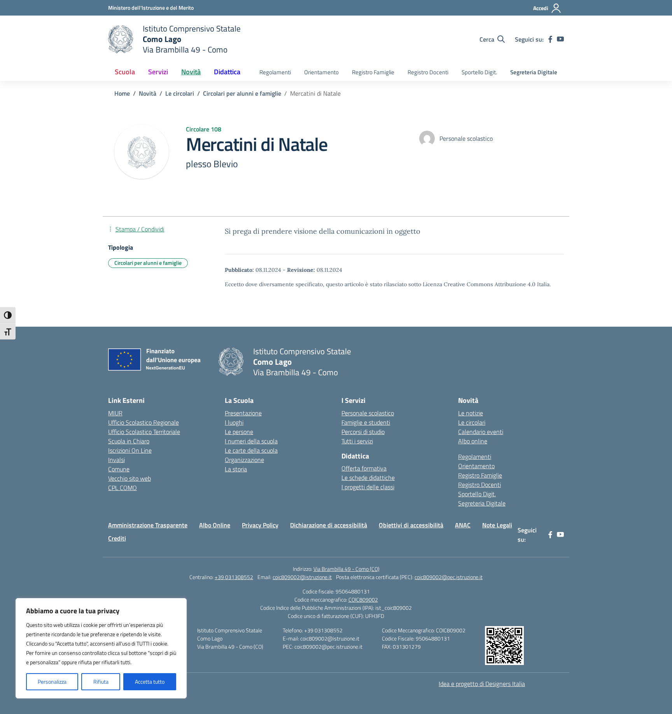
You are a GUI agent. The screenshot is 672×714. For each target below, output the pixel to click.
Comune (119, 469)
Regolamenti (275, 72)
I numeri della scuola (251, 441)
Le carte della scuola (251, 450)
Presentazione (243, 413)
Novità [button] (191, 71)
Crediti (117, 538)
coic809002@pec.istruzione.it (449, 577)
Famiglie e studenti (365, 422)
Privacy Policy (260, 525)
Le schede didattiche (368, 477)
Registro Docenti (428, 72)
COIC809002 (363, 599)
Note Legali (497, 525)
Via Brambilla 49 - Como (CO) (346, 569)
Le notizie (470, 413)
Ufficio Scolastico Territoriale (144, 431)
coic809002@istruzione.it (302, 577)
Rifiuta (100, 681)
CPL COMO (122, 487)
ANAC (463, 525)
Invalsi (116, 459)
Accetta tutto (149, 681)
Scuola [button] (125, 71)
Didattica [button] (227, 71)
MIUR (115, 413)
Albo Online (214, 525)
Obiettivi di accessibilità (411, 525)
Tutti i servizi (357, 441)
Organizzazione (244, 459)
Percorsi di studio (363, 431)
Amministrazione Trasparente (147, 525)
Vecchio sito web (129, 478)
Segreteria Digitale (533, 72)
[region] (101, 648)
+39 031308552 (234, 577)
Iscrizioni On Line (130, 450)
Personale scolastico (367, 413)
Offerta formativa (364, 468)
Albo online (472, 441)
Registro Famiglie (373, 72)
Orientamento (321, 72)
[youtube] (560, 39)
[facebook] (550, 39)
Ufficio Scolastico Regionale (143, 422)
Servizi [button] (158, 71)
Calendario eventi (480, 431)
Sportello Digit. (479, 72)
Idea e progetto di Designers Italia (482, 683)
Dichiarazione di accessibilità (328, 525)
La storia (236, 469)
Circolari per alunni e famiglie (148, 263)
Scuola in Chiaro (128, 441)
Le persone (239, 431)
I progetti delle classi (367, 487)
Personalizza (52, 681)
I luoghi (234, 422)
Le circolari (471, 422)
